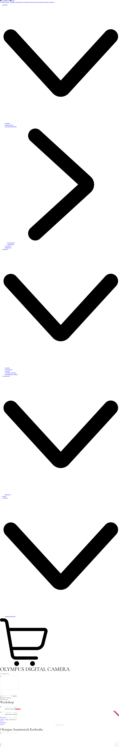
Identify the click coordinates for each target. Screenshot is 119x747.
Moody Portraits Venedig (11, 714)
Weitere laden (59, 725)
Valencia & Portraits (10, 709)
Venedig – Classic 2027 (10, 719)
